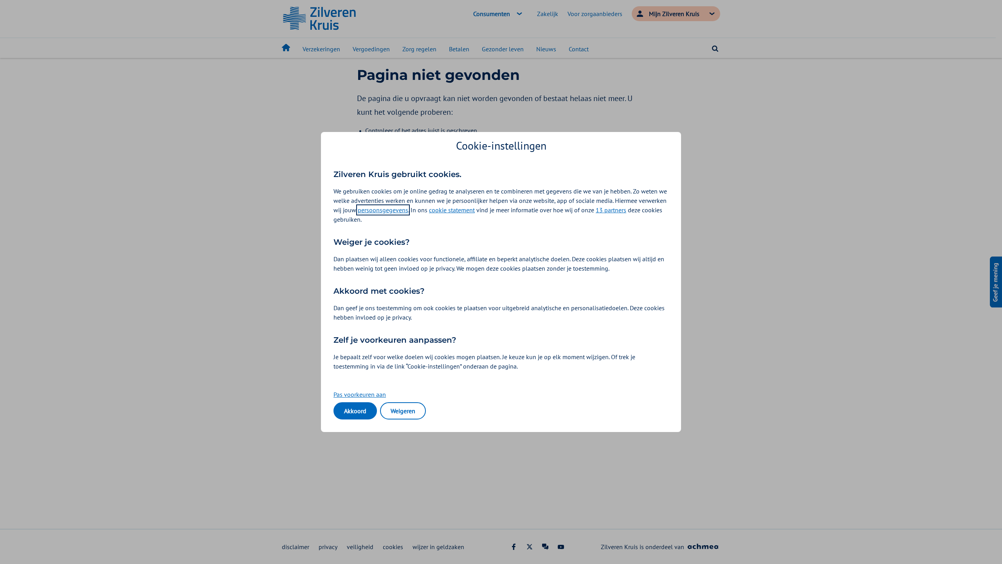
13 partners (611, 210)
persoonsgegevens (383, 210)
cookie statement (452, 210)
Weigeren (403, 411)
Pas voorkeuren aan (359, 394)
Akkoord (355, 411)
